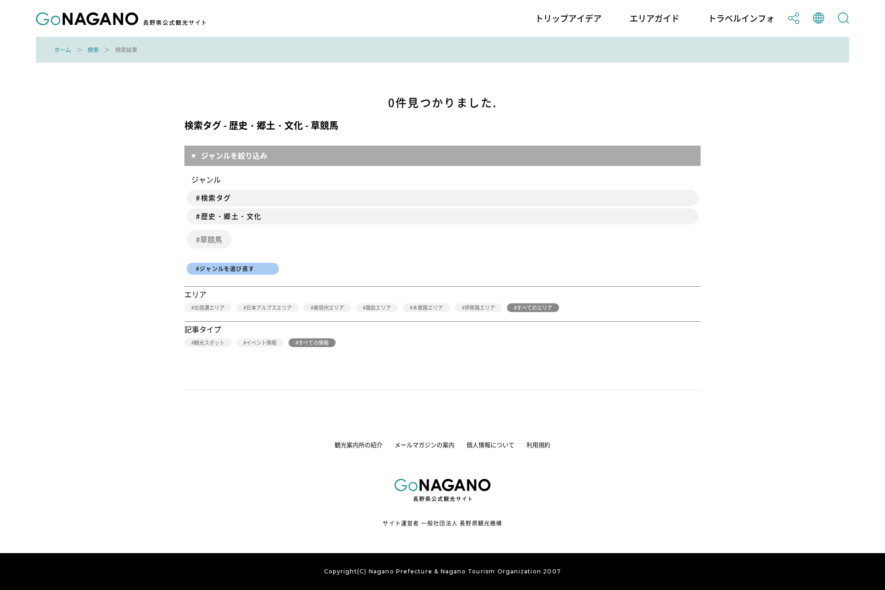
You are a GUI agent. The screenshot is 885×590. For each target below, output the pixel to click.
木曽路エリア (428, 308)
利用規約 (538, 444)
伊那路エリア (480, 308)
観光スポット (209, 343)
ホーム (62, 50)
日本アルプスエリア (269, 308)
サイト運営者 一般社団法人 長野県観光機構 (442, 523)
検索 (93, 50)
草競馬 (211, 239)
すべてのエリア (534, 308)
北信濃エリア (209, 308)
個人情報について (490, 444)
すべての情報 (313, 343)
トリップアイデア (568, 18)
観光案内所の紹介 (359, 444)
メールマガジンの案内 (424, 444)
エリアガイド (654, 18)
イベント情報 (261, 343)
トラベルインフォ (741, 18)
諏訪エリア (378, 308)
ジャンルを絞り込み (234, 155)
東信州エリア (328, 308)
